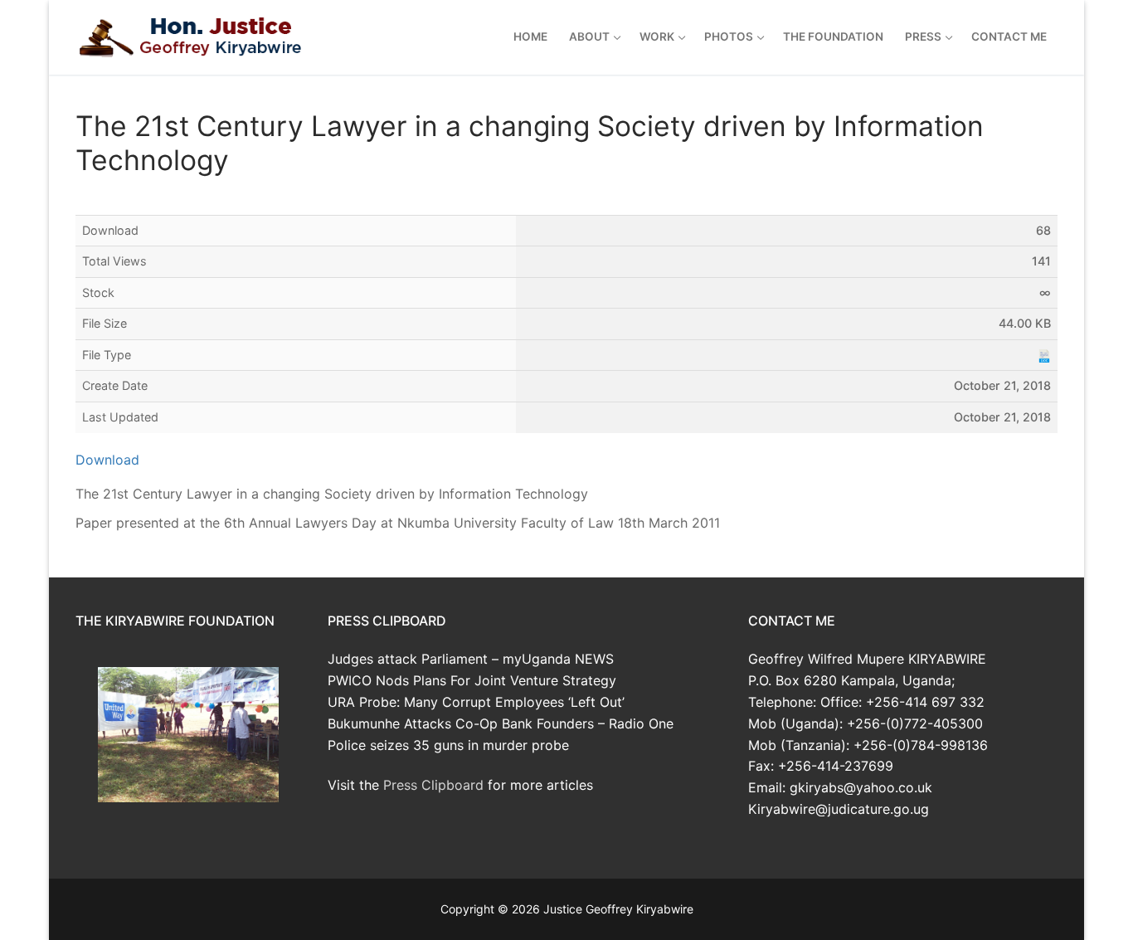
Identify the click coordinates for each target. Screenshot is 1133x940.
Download (107, 459)
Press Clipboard (433, 785)
